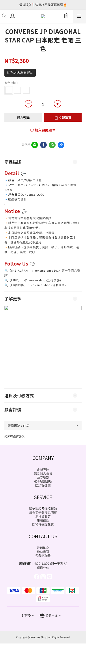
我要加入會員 (43, 473)
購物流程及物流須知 (43, 509)
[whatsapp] (52, 145)
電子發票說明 (43, 481)
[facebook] (43, 145)
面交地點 (43, 477)
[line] (34, 145)
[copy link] (61, 145)
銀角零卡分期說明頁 (43, 513)
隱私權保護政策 (43, 524)
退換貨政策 (43, 517)
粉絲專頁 (43, 552)
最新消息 (43, 548)
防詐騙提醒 (43, 485)
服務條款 (43, 520)
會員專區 (43, 469)
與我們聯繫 (43, 556)
